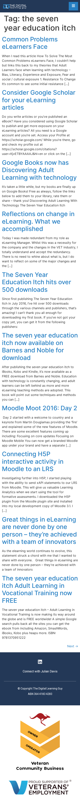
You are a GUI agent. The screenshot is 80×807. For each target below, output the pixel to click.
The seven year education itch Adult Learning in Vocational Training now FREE (40, 589)
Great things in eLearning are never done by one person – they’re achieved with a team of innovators (39, 530)
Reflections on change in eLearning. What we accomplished (38, 221)
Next (72, 646)
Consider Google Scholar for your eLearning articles (38, 100)
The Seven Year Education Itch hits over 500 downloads (36, 282)
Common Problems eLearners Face (30, 42)
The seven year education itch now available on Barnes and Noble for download (40, 346)
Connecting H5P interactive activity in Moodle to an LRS (32, 461)
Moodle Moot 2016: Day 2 (39, 408)
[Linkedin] (40, 661)
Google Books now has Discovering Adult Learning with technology (39, 170)
